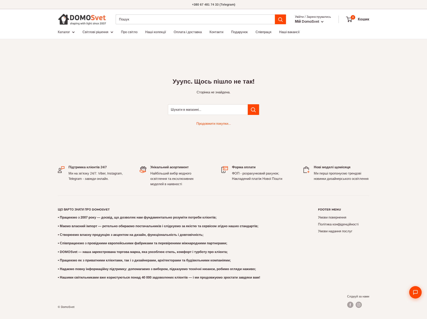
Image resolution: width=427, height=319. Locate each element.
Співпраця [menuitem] (263, 32)
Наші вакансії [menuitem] (289, 32)
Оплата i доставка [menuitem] (188, 32)
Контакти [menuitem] (216, 32)
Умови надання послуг (335, 231)
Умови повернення (332, 217)
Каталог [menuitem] (64, 32)
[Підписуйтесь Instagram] (359, 305)
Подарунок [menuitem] (239, 32)
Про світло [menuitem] (129, 32)
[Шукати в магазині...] (253, 109)
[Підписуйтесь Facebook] (350, 305)
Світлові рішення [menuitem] (95, 32)
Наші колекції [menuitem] (155, 32)
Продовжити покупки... (213, 123)
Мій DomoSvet (307, 21)
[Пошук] (280, 19)
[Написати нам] (415, 292)
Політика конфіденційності (338, 224)
